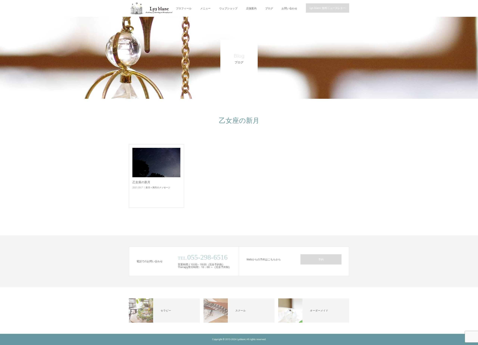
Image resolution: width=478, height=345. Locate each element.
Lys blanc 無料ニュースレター (327, 8)
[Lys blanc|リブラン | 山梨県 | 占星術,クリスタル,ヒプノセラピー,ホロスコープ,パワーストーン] (151, 8)
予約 (321, 259)
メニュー (205, 8)
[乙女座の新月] (156, 162)
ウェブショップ (228, 8)
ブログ (269, 8)
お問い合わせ (289, 8)
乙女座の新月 (141, 182)
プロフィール (184, 8)
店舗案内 (251, 8)
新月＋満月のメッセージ (158, 187)
